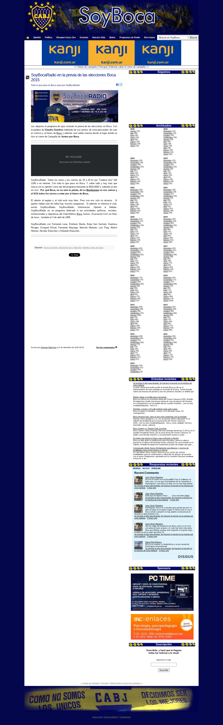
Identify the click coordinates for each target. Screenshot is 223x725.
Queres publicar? (111, 717)
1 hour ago (151, 488)
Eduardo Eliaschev (49, 347)
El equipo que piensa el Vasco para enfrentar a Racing (156, 438)
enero (132, 146)
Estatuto (84, 37)
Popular (156, 468)
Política (48, 37)
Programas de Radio (130, 37)
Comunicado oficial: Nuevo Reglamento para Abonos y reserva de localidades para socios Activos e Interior (161, 449)
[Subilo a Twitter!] (121, 85)
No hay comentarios (105, 347)
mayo (132, 137)
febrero (133, 144)
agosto (133, 131)
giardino (86, 247)
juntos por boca (96, 247)
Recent (146, 468)
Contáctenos (125, 717)
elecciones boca (66, 247)
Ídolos (112, 37)
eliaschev (78, 247)
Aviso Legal (97, 717)
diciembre (167, 131)
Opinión (37, 37)
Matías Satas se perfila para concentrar (150, 397)
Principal (103, 67)
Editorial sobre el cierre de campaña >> (129, 67)
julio (131, 133)
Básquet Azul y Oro (66, 37)
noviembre (167, 133)
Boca (59, 133)
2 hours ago (152, 518)
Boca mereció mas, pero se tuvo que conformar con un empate (160, 417)
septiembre (168, 137)
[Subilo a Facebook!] (117, 85)
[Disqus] (74, 302)
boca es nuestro (51, 247)
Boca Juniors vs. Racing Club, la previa (149, 428)
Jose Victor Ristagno (154, 477)
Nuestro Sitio (98, 37)
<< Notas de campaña (85, 67)
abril (132, 139)
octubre (166, 135)
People (136, 468)
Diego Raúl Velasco (153, 542)
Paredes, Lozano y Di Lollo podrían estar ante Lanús (155, 409)
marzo (133, 142)
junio (132, 135)
